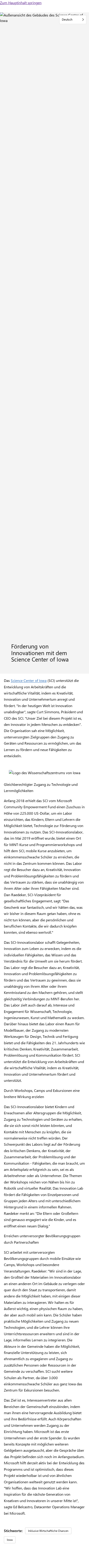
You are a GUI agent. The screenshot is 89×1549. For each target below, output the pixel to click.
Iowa (10, 1539)
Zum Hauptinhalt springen (21, 2)
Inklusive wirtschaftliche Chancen (48, 1531)
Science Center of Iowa (29, 680)
